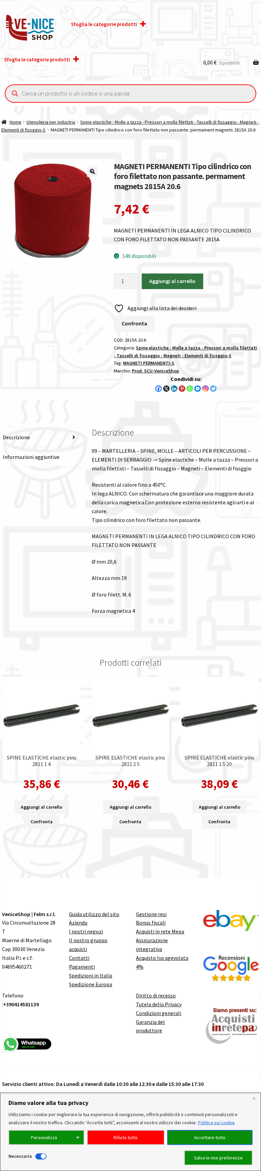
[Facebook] (158, 388)
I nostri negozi (86, 931)
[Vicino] (254, 1098)
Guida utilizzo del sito (94, 914)
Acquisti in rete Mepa (160, 931)
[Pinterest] (182, 388)
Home (15, 122)
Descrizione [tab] (16, 437)
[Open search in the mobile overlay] (130, 93)
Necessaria (20, 1156)
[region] (130, 1132)
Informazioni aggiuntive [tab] (31, 456)
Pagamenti (82, 966)
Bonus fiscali (151, 922)
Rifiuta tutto (126, 1137)
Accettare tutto (210, 1137)
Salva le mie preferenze (218, 1158)
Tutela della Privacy (158, 1004)
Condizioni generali (158, 1013)
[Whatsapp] (190, 388)
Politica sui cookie (216, 1122)
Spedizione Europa (90, 984)
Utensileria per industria (51, 122)
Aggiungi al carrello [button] (41, 807)
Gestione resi (151, 914)
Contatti (79, 957)
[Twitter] (213, 388)
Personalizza (44, 1137)
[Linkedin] (174, 388)
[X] (166, 388)
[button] (92, 171)
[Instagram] (205, 388)
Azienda (78, 922)
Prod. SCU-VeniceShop (155, 371)
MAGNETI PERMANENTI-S (148, 363)
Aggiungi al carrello (172, 281)
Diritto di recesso (156, 995)
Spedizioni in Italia (90, 975)
